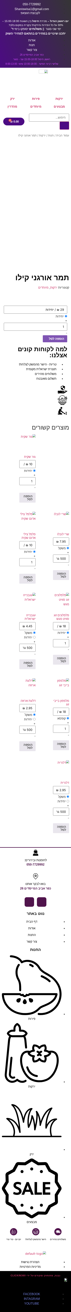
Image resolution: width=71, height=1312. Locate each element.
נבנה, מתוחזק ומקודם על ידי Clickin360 (35, 1275)
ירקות (42, 135)
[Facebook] (41, 902)
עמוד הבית (62, 135)
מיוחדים (43, 287)
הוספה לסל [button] (28, 497)
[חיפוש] (64, 126)
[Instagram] (29, 902)
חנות (51, 135)
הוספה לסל (56, 339)
